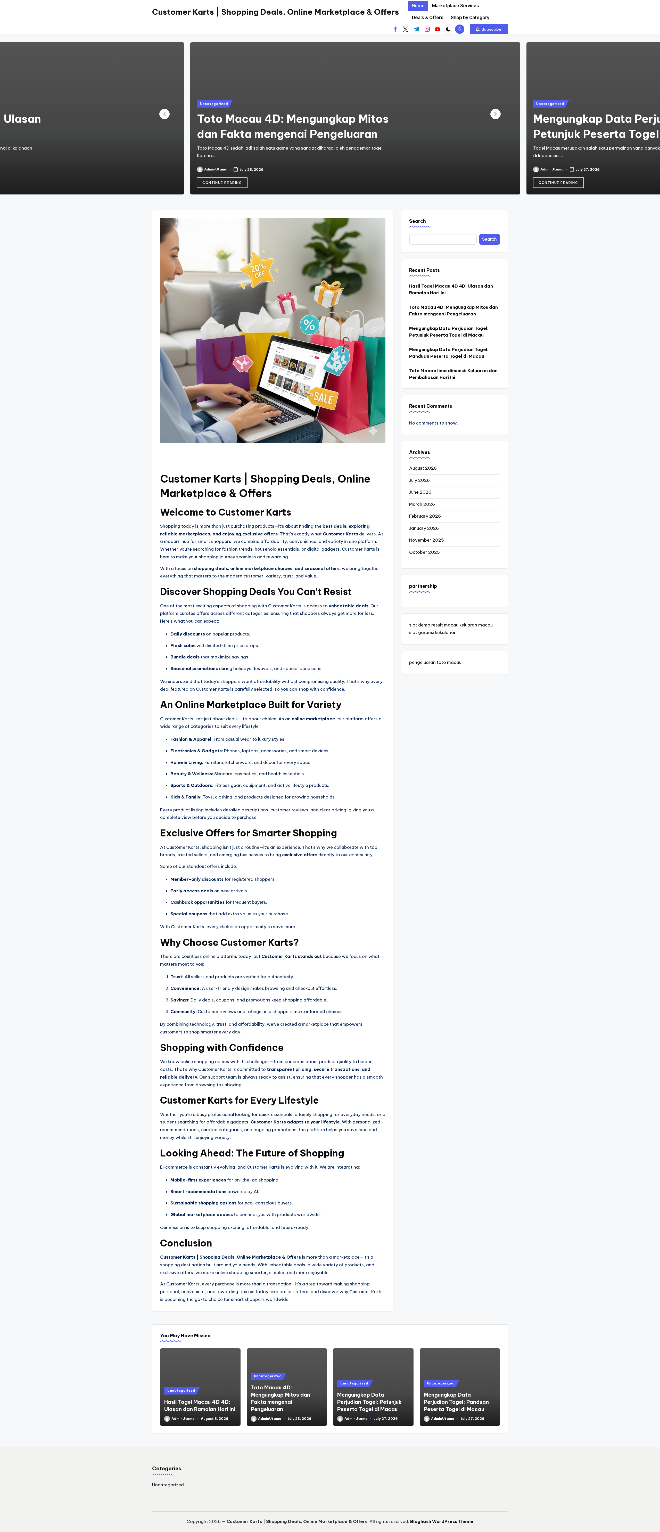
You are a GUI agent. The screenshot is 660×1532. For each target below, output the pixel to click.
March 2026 (422, 504)
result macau (444, 625)
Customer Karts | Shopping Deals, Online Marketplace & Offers (275, 12)
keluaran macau (476, 625)
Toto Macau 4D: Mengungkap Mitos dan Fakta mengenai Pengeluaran (453, 310)
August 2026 (423, 468)
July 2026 (419, 480)
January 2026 (424, 528)
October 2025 (424, 552)
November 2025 (426, 540)
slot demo (419, 625)
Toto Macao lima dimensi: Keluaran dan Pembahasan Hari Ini (453, 374)
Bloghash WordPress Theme (441, 1521)
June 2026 (420, 492)
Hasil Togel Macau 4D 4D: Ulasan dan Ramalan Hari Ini (451, 289)
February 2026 (425, 516)
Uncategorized (189, 104)
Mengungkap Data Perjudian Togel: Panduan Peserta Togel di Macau (449, 353)
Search (417, 221)
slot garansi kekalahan (433, 632)
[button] (488, 29)
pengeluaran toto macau (435, 662)
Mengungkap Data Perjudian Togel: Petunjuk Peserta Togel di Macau (449, 331)
